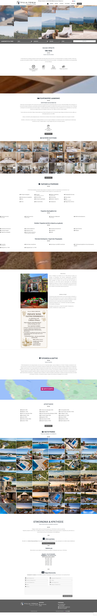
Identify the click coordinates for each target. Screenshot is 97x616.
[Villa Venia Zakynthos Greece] (8, 443)
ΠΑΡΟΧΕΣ (56, 3)
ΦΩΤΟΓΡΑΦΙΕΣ (67, 3)
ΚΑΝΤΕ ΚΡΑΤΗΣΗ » (48, 133)
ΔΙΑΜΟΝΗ (51, 3)
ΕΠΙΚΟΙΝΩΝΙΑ (73, 3)
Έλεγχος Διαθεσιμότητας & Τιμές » (48, 543)
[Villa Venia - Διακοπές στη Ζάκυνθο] (8, 146)
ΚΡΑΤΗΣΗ (79, 3)
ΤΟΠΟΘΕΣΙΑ (61, 3)
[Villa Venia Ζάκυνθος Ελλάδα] (47, 3)
